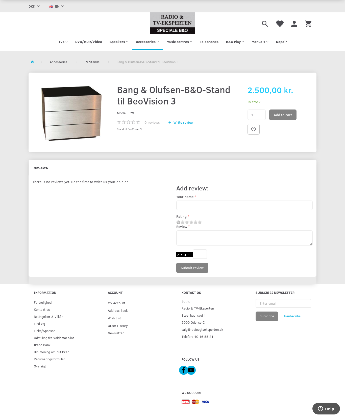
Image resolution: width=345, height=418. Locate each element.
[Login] (294, 23)
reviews (152, 122)
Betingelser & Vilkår (48, 316)
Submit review (192, 267)
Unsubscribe (292, 316)
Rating (181, 216)
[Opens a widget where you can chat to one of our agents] (326, 409)
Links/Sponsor (44, 330)
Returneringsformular (49, 359)
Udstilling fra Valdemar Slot (54, 338)
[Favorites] (279, 23)
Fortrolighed (43, 302)
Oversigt (40, 366)
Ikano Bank (42, 345)
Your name (184, 196)
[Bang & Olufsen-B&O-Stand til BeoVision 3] (71, 112)
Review (181, 226)
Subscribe (267, 316)
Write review (183, 122)
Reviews (40, 167)
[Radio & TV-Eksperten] (172, 23)
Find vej (39, 323)
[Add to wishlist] (254, 129)
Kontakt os (42, 309)
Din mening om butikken (51, 352)
